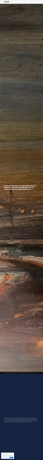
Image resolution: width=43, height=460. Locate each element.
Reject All (8, 457)
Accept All (11, 457)
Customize (4, 457)
